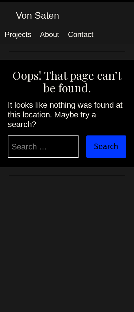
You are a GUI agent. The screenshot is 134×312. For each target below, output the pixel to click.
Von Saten (37, 15)
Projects (18, 34)
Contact (80, 34)
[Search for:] (43, 146)
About (49, 34)
